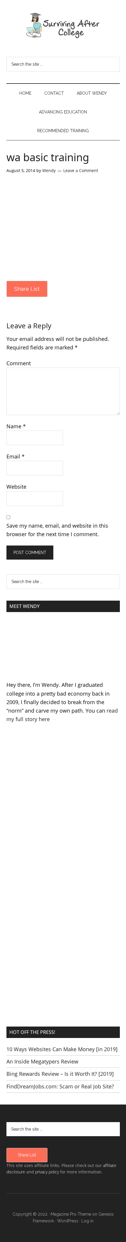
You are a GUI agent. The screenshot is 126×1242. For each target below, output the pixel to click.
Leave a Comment (80, 170)
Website (16, 486)
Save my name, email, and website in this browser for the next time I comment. (57, 530)
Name (16, 426)
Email (15, 456)
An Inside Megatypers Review (42, 1061)
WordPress (67, 1221)
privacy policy (47, 1172)
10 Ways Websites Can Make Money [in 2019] (62, 1049)
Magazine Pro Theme (71, 1214)
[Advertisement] (63, 815)
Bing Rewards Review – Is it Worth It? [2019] (60, 1073)
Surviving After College (63, 25)
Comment (18, 363)
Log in (87, 1221)
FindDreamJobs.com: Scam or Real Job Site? (60, 1086)
